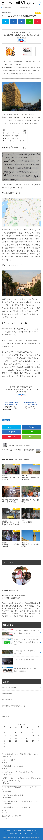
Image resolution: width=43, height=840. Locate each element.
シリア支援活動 (9, 687)
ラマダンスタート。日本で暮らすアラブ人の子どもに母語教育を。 (26, 642)
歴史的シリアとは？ (12, 136)
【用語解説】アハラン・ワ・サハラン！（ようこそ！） (20, 808)
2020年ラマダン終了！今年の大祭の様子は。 (18, 772)
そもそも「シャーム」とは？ (15, 133)
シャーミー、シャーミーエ (15, 141)
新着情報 (7, 694)
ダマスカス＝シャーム (13, 138)
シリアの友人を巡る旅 (26, 659)
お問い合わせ (33, 833)
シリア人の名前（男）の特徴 (12, 795)
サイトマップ (23, 833)
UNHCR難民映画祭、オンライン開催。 (26, 670)
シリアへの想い (17, 830)
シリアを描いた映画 (11, 833)
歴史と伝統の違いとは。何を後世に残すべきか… (20, 754)
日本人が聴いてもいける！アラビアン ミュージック (21, 801)
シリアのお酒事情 (8, 760)
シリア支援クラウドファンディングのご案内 (26, 632)
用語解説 (6, 420)
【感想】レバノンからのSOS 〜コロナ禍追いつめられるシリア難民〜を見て (21, 779)
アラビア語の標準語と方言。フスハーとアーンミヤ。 (20, 788)
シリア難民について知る (31, 830)
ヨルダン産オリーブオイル (12, 816)
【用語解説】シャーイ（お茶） (13, 766)
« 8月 (4, 746)
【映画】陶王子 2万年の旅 (24, 652)
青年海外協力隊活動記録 (13, 706)
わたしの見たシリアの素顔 (20, 837)
